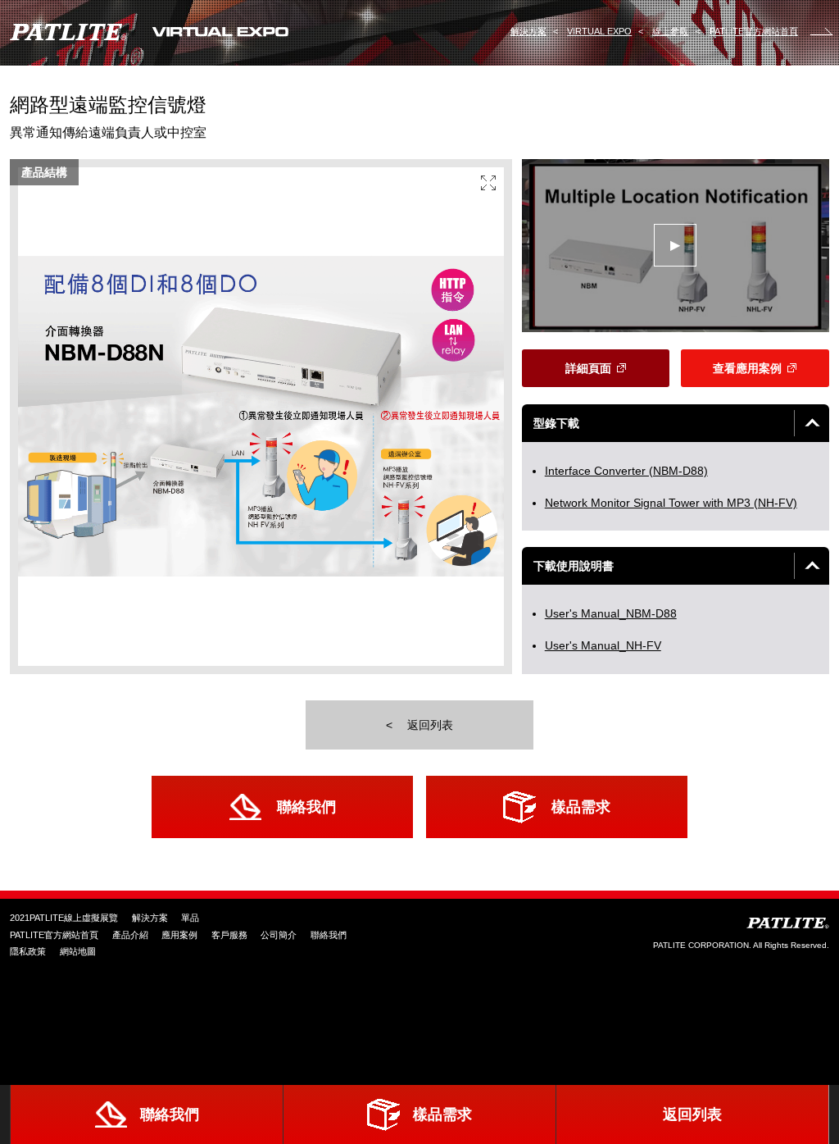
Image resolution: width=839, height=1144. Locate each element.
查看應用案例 (747, 368)
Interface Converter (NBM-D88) (626, 470)
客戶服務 (229, 935)
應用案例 (179, 935)
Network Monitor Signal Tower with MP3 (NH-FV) (671, 502)
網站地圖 (78, 951)
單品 (190, 918)
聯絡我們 (306, 806)
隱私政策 (28, 951)
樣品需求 (580, 806)
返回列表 (428, 725)
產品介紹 (130, 935)
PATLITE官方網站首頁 (54, 935)
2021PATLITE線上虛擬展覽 (64, 918)
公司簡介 (279, 935)
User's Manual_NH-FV (603, 645)
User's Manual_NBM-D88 (611, 613)
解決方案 (150, 918)
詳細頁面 (588, 368)
